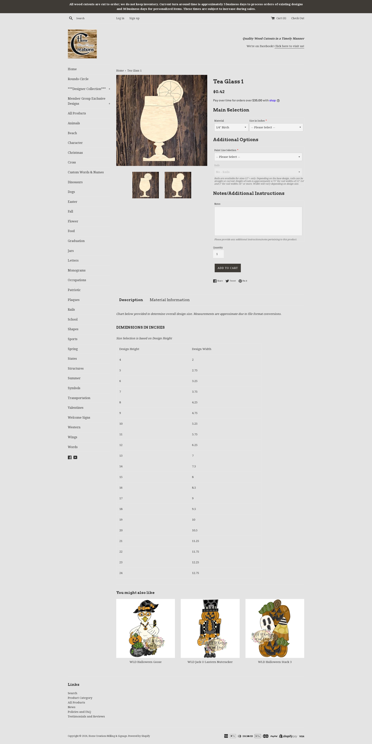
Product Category (80, 698)
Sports (72, 339)
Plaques (73, 300)
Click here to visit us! (289, 46)
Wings (72, 437)
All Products (77, 113)
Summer (74, 378)
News (71, 707)
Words (73, 447)
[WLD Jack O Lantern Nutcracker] (210, 628)
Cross (72, 162)
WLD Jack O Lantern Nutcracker (210, 662)
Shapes (73, 329)
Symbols (74, 388)
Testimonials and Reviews (86, 716)
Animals (74, 123)
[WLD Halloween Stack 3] (274, 628)
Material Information (170, 300)
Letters (73, 260)
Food (71, 231)
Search (72, 693)
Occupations (77, 280)
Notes (217, 204)
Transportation (79, 398)
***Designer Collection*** (89, 89)
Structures (76, 368)
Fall (70, 211)
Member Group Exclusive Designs (89, 101)
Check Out (297, 18)
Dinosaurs (75, 182)
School (73, 319)
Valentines (75, 408)
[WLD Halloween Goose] (145, 628)
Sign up (134, 18)
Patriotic (74, 290)
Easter (72, 202)
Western (74, 427)
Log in (120, 18)
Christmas (75, 153)
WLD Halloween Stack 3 (275, 662)
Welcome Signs (79, 417)
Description (131, 300)
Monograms (76, 270)
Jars (71, 251)
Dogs (71, 192)
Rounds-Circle (78, 79)
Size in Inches (257, 120)
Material (219, 120)
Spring (73, 349)
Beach (72, 133)
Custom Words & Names (86, 172)
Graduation (76, 241)
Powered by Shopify (139, 736)
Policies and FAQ (79, 712)
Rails (71, 309)
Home (72, 69)
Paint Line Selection (225, 150)
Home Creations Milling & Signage (108, 736)
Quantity (218, 247)
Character (75, 143)
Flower (73, 221)
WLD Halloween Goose (146, 662)
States (72, 358)
